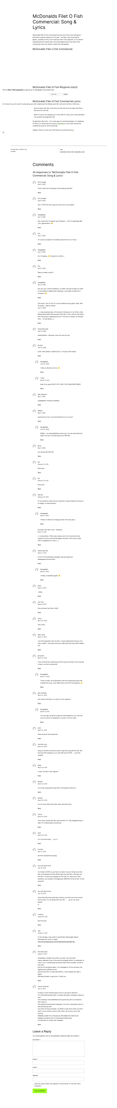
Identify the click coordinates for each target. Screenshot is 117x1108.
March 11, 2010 (42, 637)
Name (35, 1059)
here (72, 130)
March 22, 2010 (42, 784)
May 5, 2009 (41, 413)
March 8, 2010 (42, 604)
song (83, 152)
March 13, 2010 (44, 676)
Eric (39, 233)
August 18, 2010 (42, 916)
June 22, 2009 (44, 364)
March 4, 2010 (44, 515)
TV (26, 149)
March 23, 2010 (42, 816)
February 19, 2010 (43, 464)
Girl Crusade (42, 182)
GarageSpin (42, 215)
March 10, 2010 (42, 620)
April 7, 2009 (41, 217)
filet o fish (70, 152)
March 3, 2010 (42, 532)
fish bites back (43, 952)
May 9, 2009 (41, 448)
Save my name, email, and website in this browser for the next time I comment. (58, 1085)
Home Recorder (43, 329)
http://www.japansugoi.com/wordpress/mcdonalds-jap (56, 942)
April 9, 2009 (42, 284)
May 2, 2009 (41, 396)
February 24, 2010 (43, 497)
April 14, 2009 (42, 331)
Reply (39, 192)
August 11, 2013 (42, 954)
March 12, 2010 (42, 658)
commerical (63, 152)
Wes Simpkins (42, 394)
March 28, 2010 (42, 835)
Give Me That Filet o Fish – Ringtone (50, 530)
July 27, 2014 (42, 988)
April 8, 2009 (42, 268)
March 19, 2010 (42, 746)
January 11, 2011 (42, 933)
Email (35, 1067)
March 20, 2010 (42, 767)
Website (35, 1075)
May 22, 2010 (42, 851)
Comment (36, 1039)
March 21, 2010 (44, 380)
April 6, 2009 (42, 184)
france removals (43, 986)
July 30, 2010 (42, 868)
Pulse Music (61, 123)
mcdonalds (77, 152)
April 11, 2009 (42, 308)
